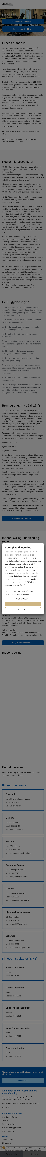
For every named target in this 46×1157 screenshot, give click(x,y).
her (27, 594)
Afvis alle (23, 609)
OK (23, 604)
